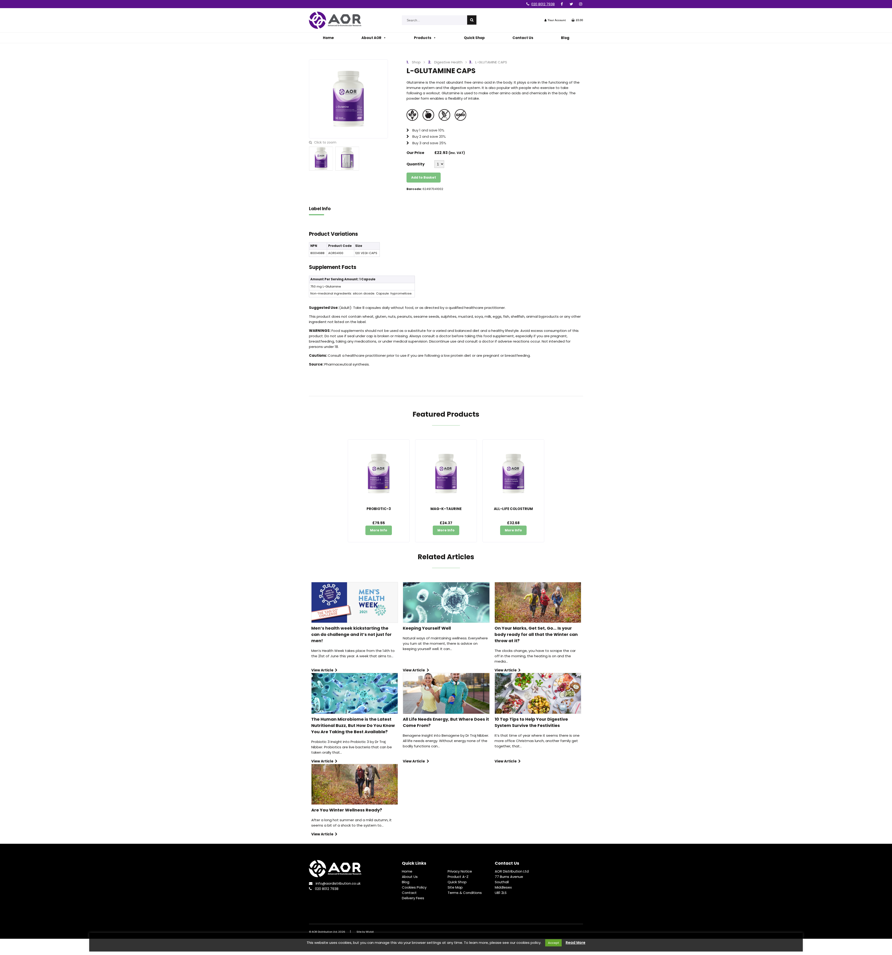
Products (422, 37)
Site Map (455, 887)
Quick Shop (474, 37)
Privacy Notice (460, 871)
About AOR (371, 37)
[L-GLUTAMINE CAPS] (348, 98)
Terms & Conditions (465, 892)
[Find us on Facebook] (561, 4)
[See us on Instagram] (580, 4)
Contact (409, 892)
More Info (378, 530)
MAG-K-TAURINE (446, 508)
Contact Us (522, 37)
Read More (575, 942)
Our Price (415, 152)
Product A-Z (458, 876)
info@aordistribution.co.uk (338, 883)
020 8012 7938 (543, 4)
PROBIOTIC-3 (379, 508)
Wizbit (370, 932)
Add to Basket (423, 177)
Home (328, 37)
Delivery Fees (413, 898)
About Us (410, 876)
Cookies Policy (414, 887)
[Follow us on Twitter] (571, 4)
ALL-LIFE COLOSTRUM (513, 508)
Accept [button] (553, 943)
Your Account (557, 20)
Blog (565, 37)
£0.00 (579, 20)
